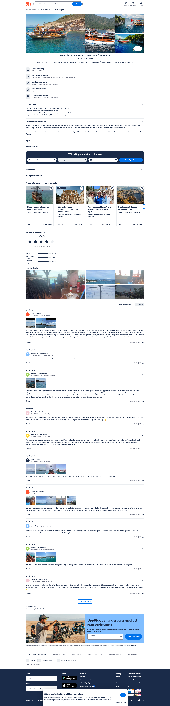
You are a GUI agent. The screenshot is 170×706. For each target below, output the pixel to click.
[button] (85, 58)
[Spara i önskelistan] (51, 188)
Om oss (118, 677)
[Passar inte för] (142, 146)
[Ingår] (142, 140)
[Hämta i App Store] (69, 686)
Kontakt (82, 677)
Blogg (117, 683)
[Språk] (133, 2)
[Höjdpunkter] (142, 104)
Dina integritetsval (86, 686)
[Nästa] (144, 206)
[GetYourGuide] (28, 4)
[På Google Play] (69, 678)
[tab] (37, 654)
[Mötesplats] (142, 170)
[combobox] (53, 4)
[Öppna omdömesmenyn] (142, 314)
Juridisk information (86, 680)
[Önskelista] (125, 2)
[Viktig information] (142, 176)
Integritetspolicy (131, 645)
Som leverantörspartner (135, 677)
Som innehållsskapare (134, 680)
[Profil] (141, 2)
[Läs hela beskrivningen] (142, 121)
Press (117, 686)
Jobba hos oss (120, 680)
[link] (40, 206)
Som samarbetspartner (135, 683)
